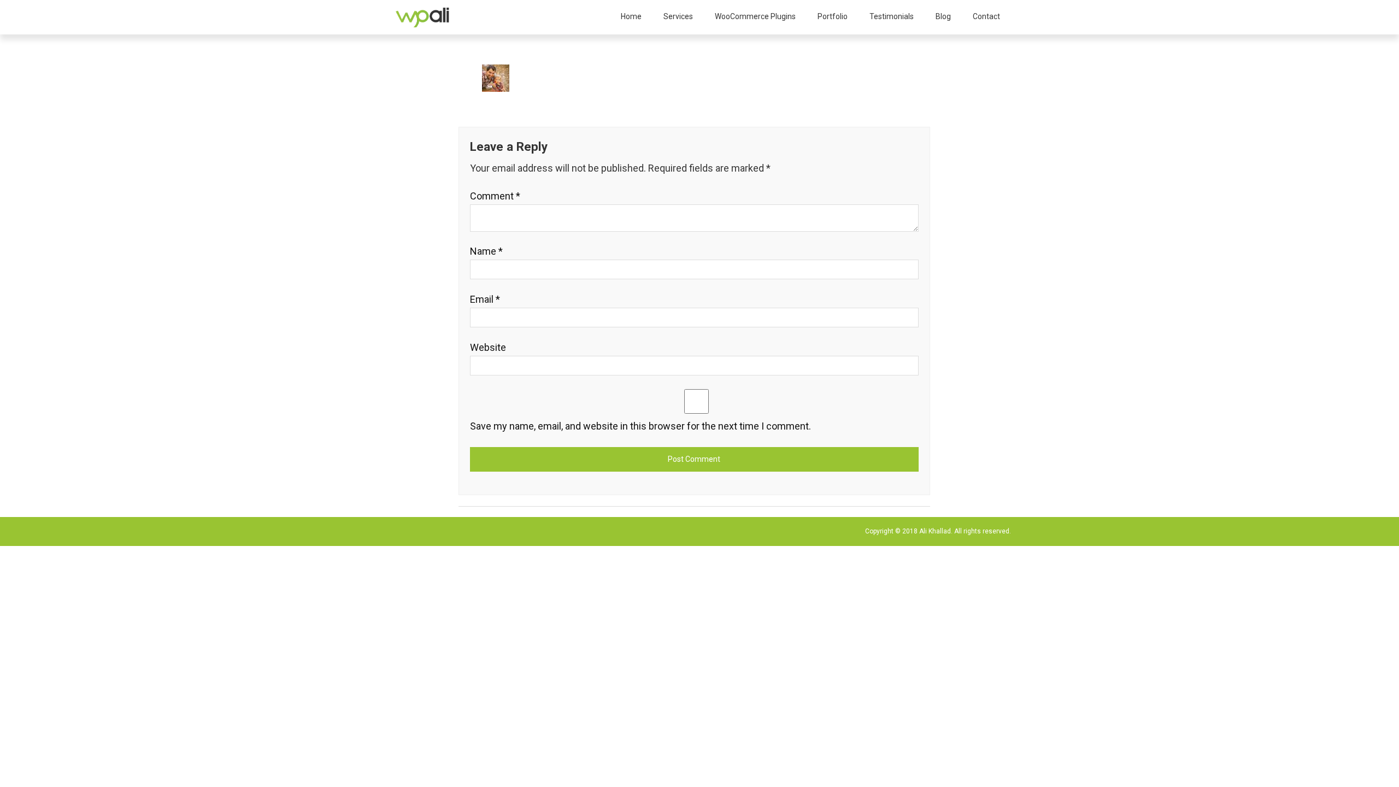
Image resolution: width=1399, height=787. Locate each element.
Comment (495, 196)
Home (631, 16)
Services (678, 16)
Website (488, 347)
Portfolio (833, 16)
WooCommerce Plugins (755, 16)
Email (485, 299)
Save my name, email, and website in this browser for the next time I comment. (640, 426)
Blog (943, 16)
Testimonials (891, 16)
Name (486, 251)
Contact (986, 16)
